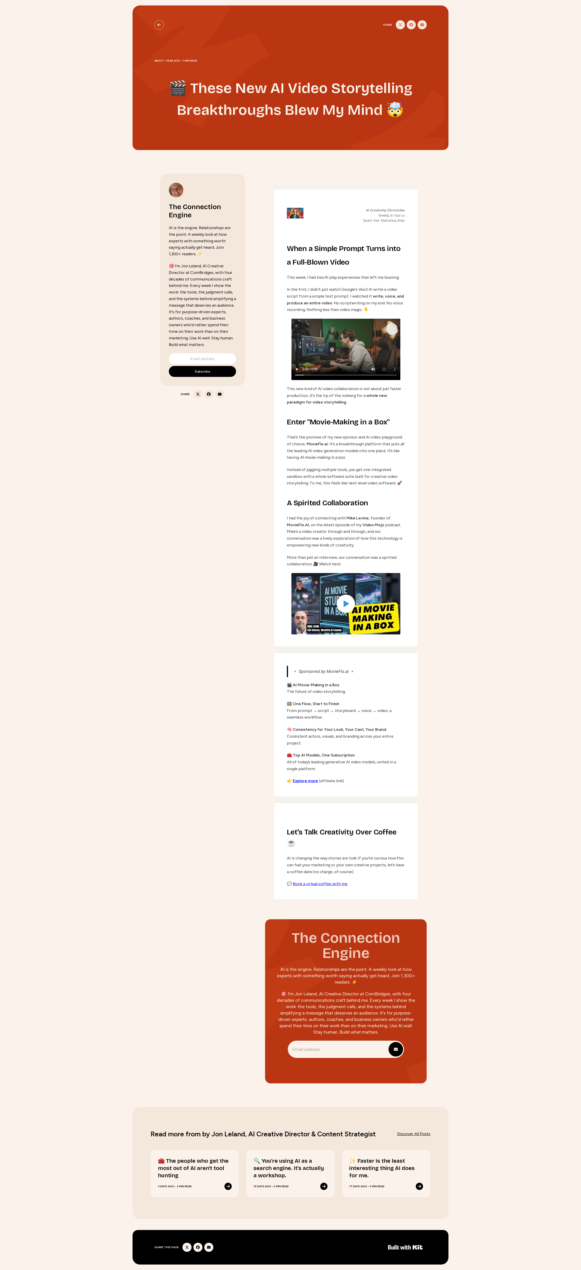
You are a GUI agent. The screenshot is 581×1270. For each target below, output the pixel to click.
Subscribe (202, 371)
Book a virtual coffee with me (320, 883)
